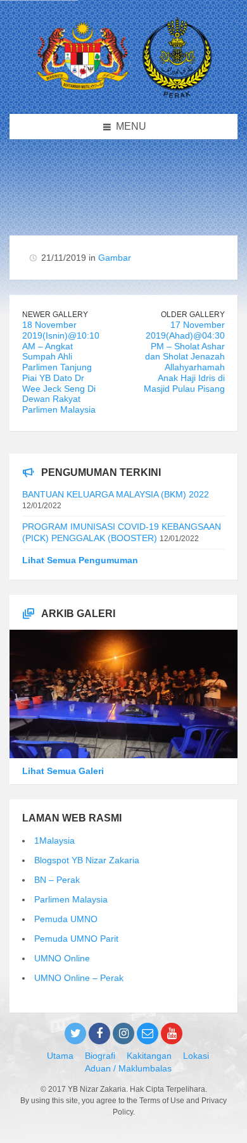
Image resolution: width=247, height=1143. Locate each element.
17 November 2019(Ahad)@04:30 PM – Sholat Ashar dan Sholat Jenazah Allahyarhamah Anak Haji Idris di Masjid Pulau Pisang (184, 357)
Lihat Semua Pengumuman (80, 560)
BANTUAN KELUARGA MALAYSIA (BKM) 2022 (115, 494)
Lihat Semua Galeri (63, 771)
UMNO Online (62, 958)
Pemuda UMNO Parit (76, 939)
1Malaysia (54, 840)
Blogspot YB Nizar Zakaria (86, 860)
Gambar (114, 258)
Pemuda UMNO (66, 919)
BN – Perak (57, 880)
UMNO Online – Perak (79, 978)
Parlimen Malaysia (71, 899)
